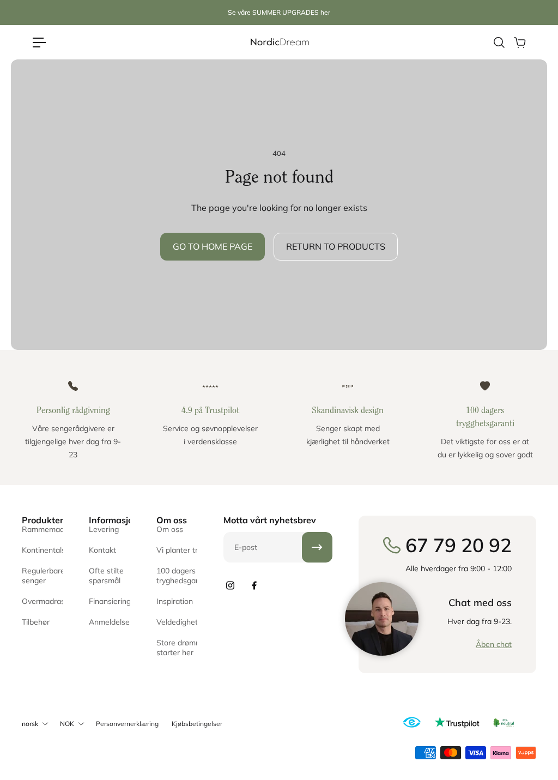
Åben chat (494, 644)
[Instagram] (230, 585)
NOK (67, 723)
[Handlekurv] (519, 43)
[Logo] (279, 42)
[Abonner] (317, 547)
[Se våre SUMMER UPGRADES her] (279, 13)
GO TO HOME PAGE (212, 246)
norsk (30, 723)
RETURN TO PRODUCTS (335, 246)
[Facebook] (254, 585)
